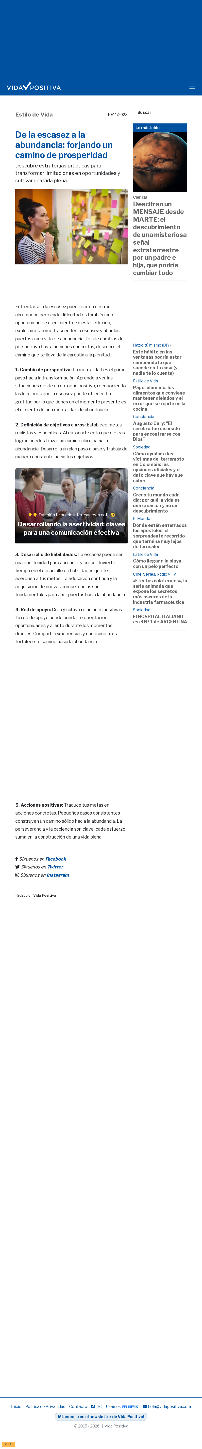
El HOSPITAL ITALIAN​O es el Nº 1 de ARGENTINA (160, 619)
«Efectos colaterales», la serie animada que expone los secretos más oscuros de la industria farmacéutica (160, 591)
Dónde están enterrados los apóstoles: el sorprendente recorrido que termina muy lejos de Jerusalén (160, 536)
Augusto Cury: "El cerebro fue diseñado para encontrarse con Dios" (156, 431)
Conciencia (143, 416)
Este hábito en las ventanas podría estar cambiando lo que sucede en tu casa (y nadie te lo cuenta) (157, 362)
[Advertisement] (105, 277)
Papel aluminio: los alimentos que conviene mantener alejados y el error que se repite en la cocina (159, 398)
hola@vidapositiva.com (169, 1406)
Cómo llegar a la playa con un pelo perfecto (157, 563)
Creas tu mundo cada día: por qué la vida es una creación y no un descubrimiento (156, 503)
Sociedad (141, 447)
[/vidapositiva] (93, 1406)
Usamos (113, 1406)
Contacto (78, 1406)
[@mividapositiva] (100, 1406)
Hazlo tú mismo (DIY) (152, 345)
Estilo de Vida (34, 114)
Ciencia (140, 197)
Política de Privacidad (45, 1406)
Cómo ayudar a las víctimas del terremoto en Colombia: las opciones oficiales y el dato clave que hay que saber (158, 467)
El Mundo (141, 518)
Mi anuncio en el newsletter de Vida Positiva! (101, 1416)
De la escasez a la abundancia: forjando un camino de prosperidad (64, 145)
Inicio (16, 1406)
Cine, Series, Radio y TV (154, 574)
